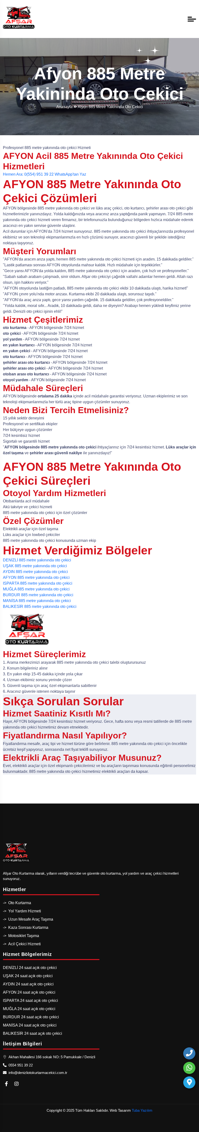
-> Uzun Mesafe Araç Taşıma (28, 919)
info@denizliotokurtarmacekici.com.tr (37, 1073)
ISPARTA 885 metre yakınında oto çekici (37, 583)
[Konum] (189, 1082)
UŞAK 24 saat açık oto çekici (28, 976)
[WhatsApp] (189, 1068)
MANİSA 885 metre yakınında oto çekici (37, 601)
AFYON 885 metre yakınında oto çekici (36, 577)
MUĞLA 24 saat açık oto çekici (29, 1009)
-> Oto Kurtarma (17, 903)
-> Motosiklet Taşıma (21, 936)
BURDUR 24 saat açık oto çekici (31, 1017)
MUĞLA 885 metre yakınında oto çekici (36, 589)
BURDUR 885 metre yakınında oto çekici (38, 595)
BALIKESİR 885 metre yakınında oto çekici (39, 606)
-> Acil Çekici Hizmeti (22, 944)
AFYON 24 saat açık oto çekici (29, 992)
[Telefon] (189, 1053)
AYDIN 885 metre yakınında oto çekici (35, 572)
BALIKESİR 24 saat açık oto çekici (32, 1033)
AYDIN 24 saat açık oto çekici (28, 984)
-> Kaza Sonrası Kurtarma (25, 927)
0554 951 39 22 (20, 1065)
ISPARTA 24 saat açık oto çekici (30, 1000)
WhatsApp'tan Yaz (70, 174)
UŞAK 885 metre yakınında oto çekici (35, 566)
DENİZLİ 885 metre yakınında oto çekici (37, 560)
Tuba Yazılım (142, 1110)
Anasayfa (65, 107)
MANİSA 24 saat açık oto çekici (30, 1025)
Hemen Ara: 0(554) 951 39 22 (28, 174)
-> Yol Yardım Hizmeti (22, 911)
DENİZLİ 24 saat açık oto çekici (30, 968)
